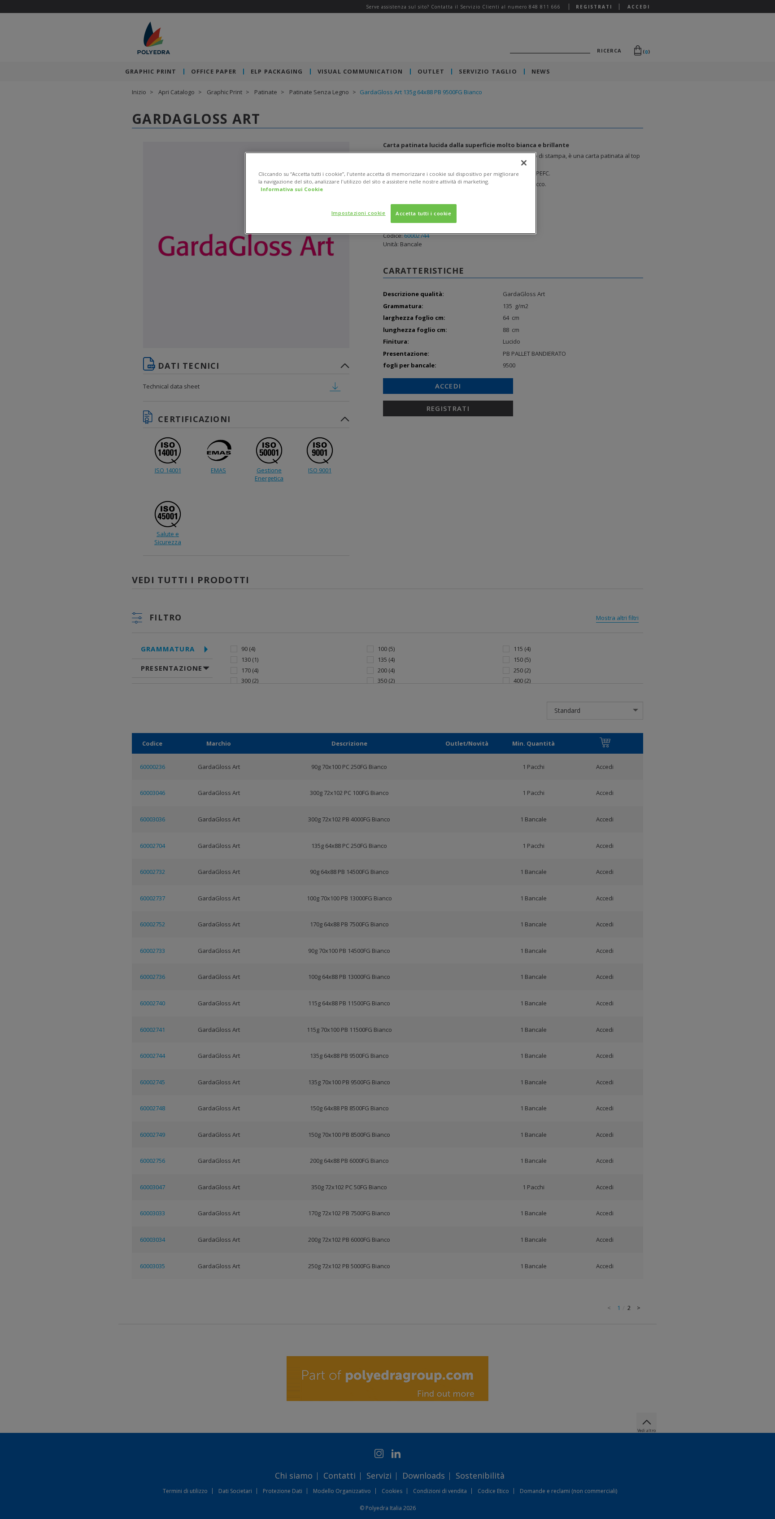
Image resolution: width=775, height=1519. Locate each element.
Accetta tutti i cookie (424, 213)
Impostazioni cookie (358, 213)
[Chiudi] (524, 163)
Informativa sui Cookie (292, 189)
